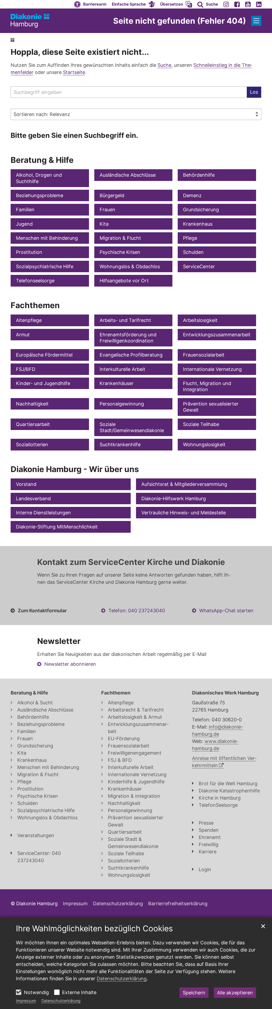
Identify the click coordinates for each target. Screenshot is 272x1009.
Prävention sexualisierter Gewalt (211, 407)
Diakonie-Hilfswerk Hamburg (173, 498)
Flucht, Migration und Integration (207, 386)
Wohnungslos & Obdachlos (130, 266)
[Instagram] (226, 4)
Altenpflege (29, 320)
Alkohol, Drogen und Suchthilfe (39, 178)
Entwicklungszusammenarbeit (216, 334)
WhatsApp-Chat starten (226, 610)
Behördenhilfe (199, 175)
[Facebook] (237, 4)
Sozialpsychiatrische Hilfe (44, 266)
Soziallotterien (32, 444)
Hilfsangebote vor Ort (124, 280)
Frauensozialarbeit (203, 355)
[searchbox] (129, 92)
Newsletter (58, 641)
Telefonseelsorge (35, 280)
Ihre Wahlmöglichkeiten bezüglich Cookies (94, 928)
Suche (164, 65)
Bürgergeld (112, 195)
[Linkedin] (258, 4)
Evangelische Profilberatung (131, 355)
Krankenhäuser (117, 383)
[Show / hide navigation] (256, 21)
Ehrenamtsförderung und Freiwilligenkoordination (128, 338)
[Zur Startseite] (30, 21)
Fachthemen (35, 305)
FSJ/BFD (25, 369)
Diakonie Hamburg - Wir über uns (75, 469)
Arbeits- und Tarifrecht (125, 320)
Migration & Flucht (120, 238)
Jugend (24, 224)
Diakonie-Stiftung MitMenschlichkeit (57, 527)
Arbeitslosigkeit (200, 320)
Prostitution (29, 252)
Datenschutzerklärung (60, 1000)
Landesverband (33, 498)
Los (254, 92)
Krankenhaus (197, 224)
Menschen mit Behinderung (47, 238)
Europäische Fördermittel (44, 355)
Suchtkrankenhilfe (120, 444)
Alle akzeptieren (235, 992)
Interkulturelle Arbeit (122, 369)
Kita (104, 224)
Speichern (194, 992)
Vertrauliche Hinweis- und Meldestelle (183, 512)
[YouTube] (248, 4)
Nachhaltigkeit (32, 404)
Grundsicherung (201, 209)
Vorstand (26, 484)
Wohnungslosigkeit (204, 444)
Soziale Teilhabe (201, 424)
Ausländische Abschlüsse (128, 175)
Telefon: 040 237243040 (136, 610)
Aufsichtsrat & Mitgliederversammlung (184, 484)
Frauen (107, 209)
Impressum (26, 1000)
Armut (23, 334)
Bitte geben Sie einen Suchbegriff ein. (74, 135)
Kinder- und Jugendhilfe (43, 383)
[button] (133, 4)
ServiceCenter (199, 266)
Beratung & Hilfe (42, 160)
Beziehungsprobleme (39, 195)
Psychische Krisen (120, 252)
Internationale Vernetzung (212, 369)
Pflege (190, 238)
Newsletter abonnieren (70, 664)
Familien (25, 209)
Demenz (192, 195)
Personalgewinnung (122, 404)
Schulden (193, 252)
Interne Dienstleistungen (43, 512)
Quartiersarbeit (33, 424)
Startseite (74, 72)
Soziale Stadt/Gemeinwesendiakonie (132, 427)
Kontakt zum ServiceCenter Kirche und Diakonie (131, 562)
